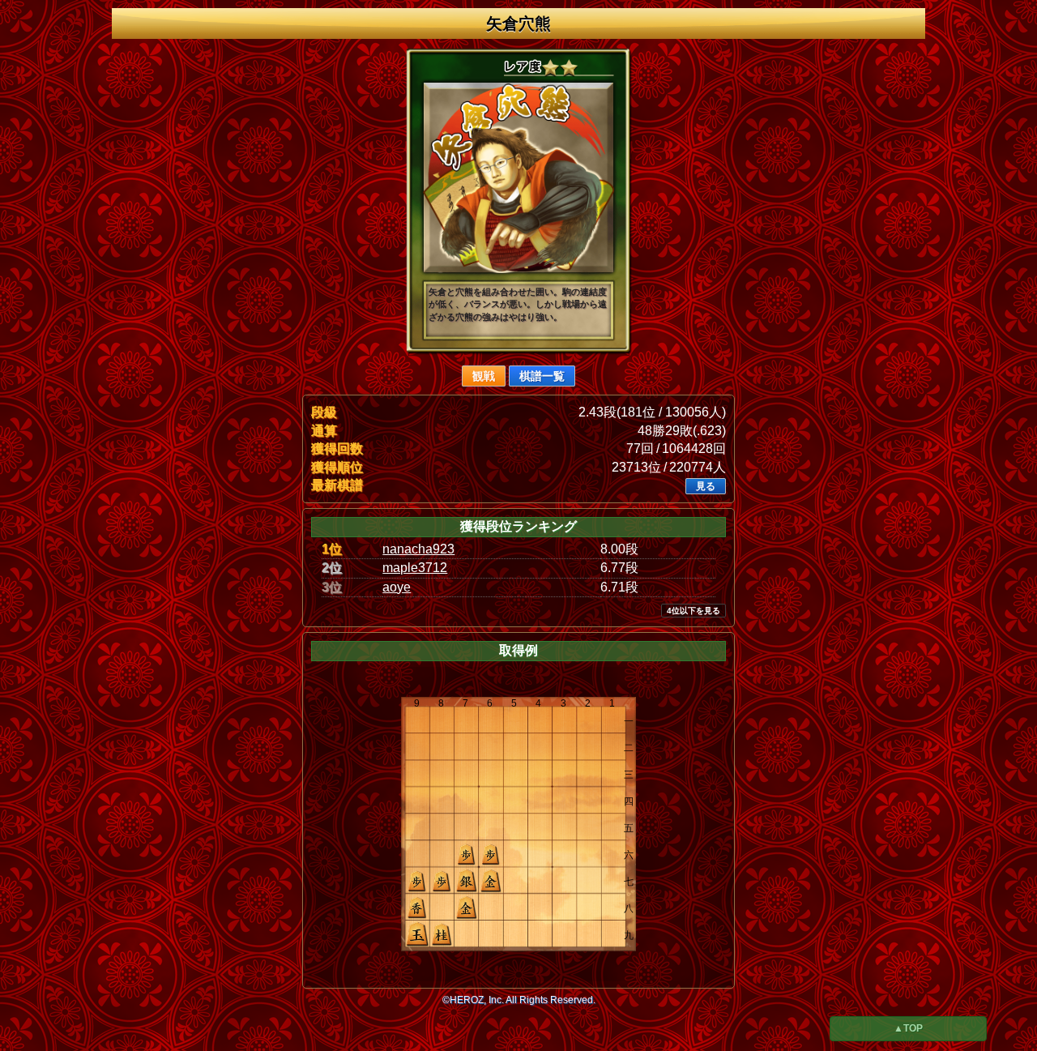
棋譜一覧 (542, 376)
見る (705, 486)
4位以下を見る (693, 610)
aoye (396, 587)
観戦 (483, 376)
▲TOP (908, 1028)
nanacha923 (418, 549)
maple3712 (414, 568)
